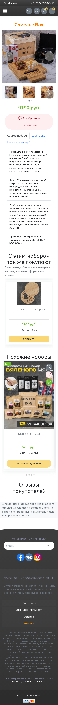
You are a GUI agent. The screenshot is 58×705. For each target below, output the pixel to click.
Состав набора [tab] (17, 135)
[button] (29, 101)
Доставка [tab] (38, 135)
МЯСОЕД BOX (29, 434)
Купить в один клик (29, 463)
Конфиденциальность (29, 609)
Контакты (29, 603)
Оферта (29, 616)
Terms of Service (34, 681)
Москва (12, 3)
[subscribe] (49, 545)
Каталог (29, 623)
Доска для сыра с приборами (29, 309)
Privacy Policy (16, 681)
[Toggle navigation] (4, 11)
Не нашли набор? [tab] (18, 142)
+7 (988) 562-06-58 (42, 3)
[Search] (29, 11)
